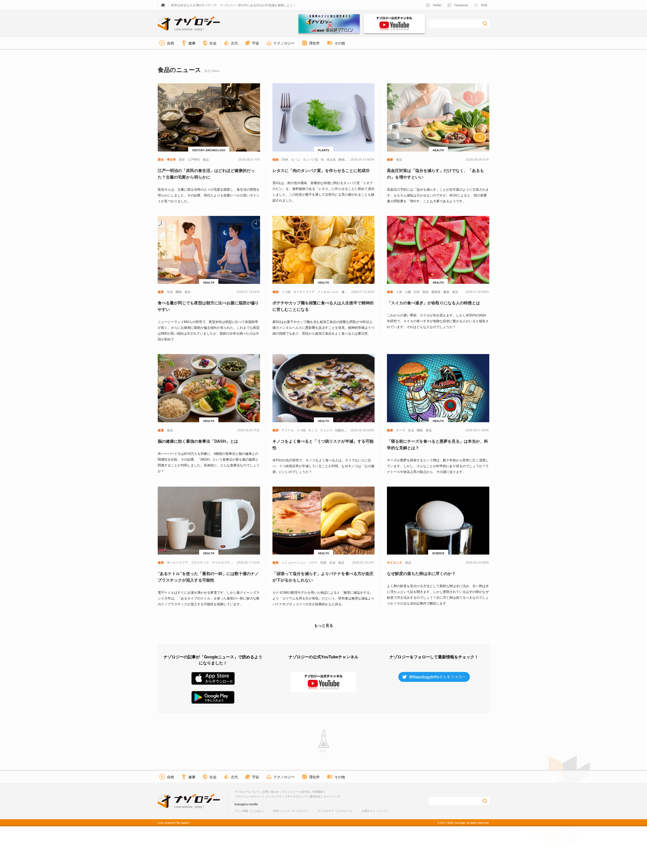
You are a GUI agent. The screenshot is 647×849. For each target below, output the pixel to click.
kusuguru (241, 804)
